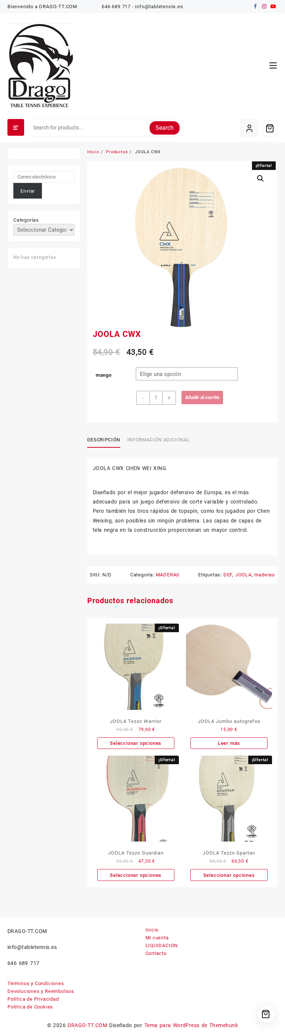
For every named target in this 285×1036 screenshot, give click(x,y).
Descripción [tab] (103, 440)
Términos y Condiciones (35, 983)
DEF (227, 574)
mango (104, 375)
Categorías (26, 220)
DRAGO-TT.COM (87, 1025)
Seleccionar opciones (135, 743)
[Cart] (269, 128)
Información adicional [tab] (158, 440)
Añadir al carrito (202, 397)
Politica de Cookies (30, 1007)
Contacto (156, 953)
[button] (260, 178)
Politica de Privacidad (33, 999)
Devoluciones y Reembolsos (40, 991)
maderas (264, 574)
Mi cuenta (157, 937)
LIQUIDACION (161, 945)
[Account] (249, 128)
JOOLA (243, 574)
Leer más (229, 743)
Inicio (152, 930)
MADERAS (168, 574)
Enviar (27, 191)
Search (164, 127)
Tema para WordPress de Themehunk (191, 1025)
